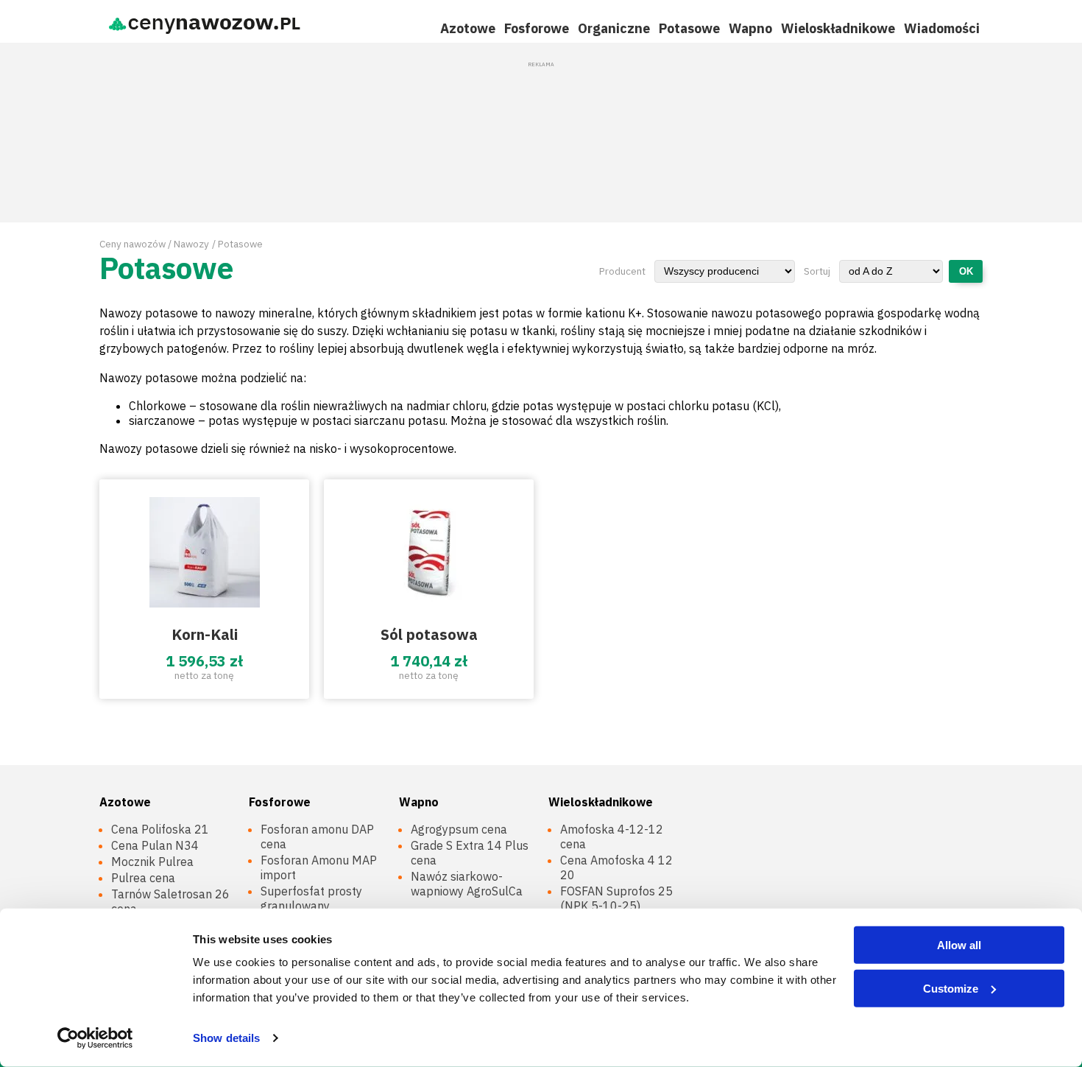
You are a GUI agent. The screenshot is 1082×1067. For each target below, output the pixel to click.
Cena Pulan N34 (155, 845)
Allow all (959, 945)
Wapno (750, 28)
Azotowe (467, 28)
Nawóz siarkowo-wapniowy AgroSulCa (467, 883)
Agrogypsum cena (459, 829)
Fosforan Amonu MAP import (319, 867)
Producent (622, 271)
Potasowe (689, 28)
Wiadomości (942, 28)
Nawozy (191, 243)
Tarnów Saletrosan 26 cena (170, 901)
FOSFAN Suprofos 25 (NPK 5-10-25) (616, 898)
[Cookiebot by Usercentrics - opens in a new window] (95, 1038)
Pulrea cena (143, 877)
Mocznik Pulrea (152, 861)
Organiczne (614, 28)
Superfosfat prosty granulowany (311, 898)
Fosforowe (536, 28)
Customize (950, 988)
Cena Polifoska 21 (160, 829)
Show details (226, 1038)
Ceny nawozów (132, 243)
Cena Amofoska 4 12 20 (616, 867)
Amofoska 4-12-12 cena (611, 836)
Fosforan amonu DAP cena (317, 836)
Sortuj (817, 271)
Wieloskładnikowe (838, 28)
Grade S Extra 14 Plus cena (469, 852)
